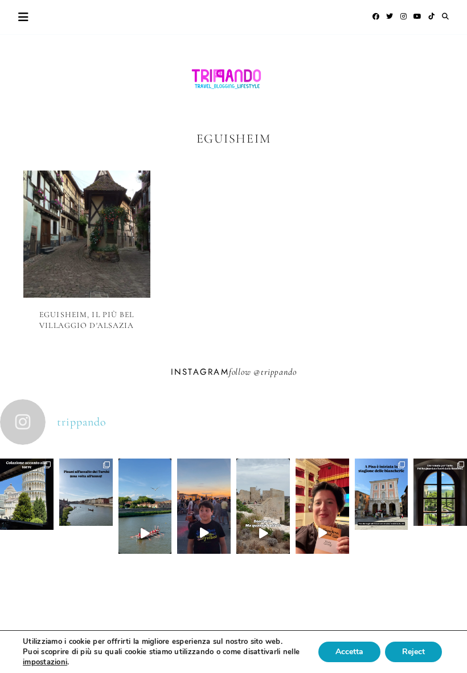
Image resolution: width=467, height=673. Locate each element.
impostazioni (45, 662)
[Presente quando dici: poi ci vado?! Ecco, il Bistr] (27, 521)
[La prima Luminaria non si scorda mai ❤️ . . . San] (204, 533)
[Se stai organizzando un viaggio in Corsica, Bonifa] (263, 533)
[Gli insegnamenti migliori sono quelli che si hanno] (322, 533)
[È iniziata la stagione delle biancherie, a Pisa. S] (381, 521)
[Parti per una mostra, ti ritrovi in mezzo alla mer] (440, 519)
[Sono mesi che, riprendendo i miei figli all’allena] (145, 533)
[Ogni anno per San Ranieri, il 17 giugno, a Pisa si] (86, 519)
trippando (278, 372)
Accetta (349, 651)
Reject (413, 651)
